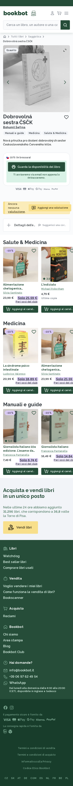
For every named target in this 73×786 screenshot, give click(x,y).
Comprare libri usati (18, 568)
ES (41, 778)
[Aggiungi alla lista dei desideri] (66, 117)
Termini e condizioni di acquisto (36, 754)
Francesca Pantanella (16, 455)
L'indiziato (48, 284)
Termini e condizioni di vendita (36, 748)
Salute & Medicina (25, 242)
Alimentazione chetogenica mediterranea (13, 288)
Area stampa (13, 640)
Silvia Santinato (12, 292)
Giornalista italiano (54, 446)
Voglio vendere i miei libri (22, 586)
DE (25, 778)
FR (54, 778)
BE (60, 778)
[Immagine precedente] (8, 82)
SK (12, 778)
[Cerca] (65, 25)
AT (19, 778)
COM (33, 778)
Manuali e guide (22, 404)
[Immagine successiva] (64, 82)
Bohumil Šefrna (14, 127)
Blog (6, 646)
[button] (36, 78)
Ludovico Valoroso (14, 374)
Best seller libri (14, 562)
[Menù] (66, 13)
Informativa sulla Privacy (37, 761)
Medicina (14, 323)
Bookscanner (13, 598)
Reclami (9, 616)
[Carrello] (59, 13)
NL (48, 778)
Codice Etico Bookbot (36, 768)
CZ (6, 778)
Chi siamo (10, 634)
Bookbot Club (13, 652)
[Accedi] (52, 13)
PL (67, 778)
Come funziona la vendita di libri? (29, 592)
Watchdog (11, 556)
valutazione (16, 211)
